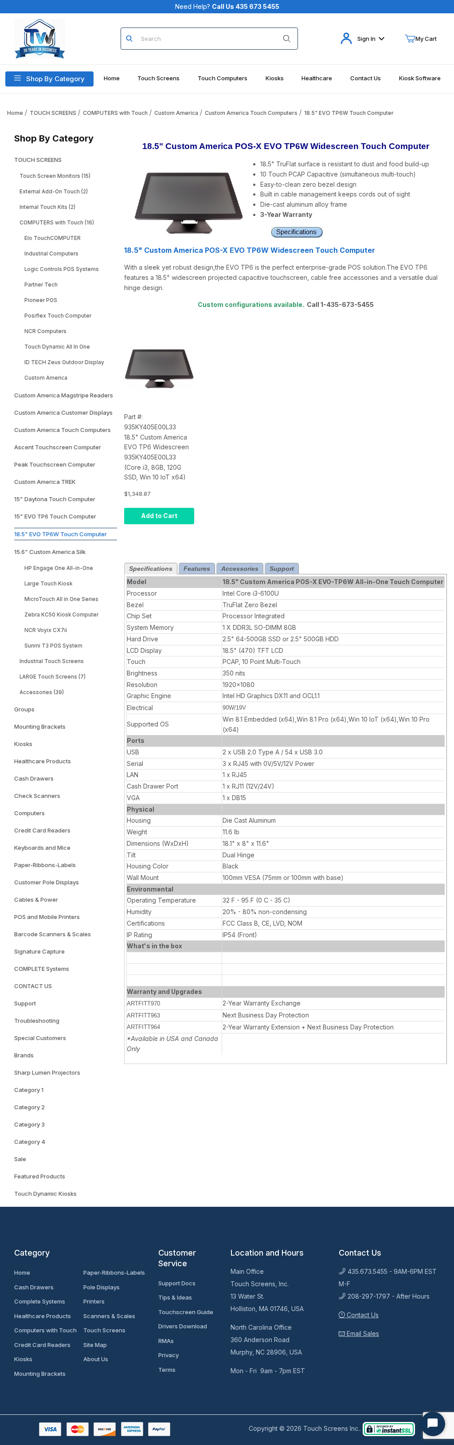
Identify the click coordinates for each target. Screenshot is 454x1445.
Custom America (176, 113)
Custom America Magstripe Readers (63, 395)
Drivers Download (182, 1326)
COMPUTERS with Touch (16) (57, 223)
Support (25, 1003)
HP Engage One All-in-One (58, 568)
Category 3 (29, 1124)
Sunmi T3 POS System (53, 646)
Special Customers (40, 1037)
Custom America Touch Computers (251, 113)
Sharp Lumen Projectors (47, 1072)
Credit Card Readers (42, 830)
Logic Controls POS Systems (61, 269)
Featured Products (39, 1176)
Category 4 (29, 1141)
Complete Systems (39, 1301)
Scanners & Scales (109, 1315)
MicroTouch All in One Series (61, 599)
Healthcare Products (42, 761)
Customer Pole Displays (46, 882)
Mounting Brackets (40, 726)
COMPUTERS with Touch (115, 113)
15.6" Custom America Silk (50, 551)
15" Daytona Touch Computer (54, 499)
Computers (29, 813)
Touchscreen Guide (185, 1311)
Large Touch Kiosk (48, 584)
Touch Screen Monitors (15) (55, 176)
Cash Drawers (34, 778)
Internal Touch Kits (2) (47, 207)
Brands (24, 1055)
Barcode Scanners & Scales (52, 934)
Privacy (168, 1355)
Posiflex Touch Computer (57, 316)
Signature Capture (39, 951)
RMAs (166, 1340)
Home (15, 113)
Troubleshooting (36, 1020)
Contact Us (362, 1315)
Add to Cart (159, 515)
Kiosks (23, 743)
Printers (94, 1301)
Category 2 (29, 1107)
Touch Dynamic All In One (57, 347)
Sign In (366, 38)
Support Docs (177, 1283)
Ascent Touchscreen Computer (57, 447)
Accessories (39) (42, 692)
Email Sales (362, 1333)
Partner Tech (41, 285)
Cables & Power (36, 899)
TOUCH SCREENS (53, 113)
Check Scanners (37, 795)
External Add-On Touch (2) (54, 191)
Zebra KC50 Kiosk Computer (61, 615)
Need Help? (227, 6)
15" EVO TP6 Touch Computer (55, 516)
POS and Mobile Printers (47, 916)
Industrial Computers (51, 254)
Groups (24, 709)
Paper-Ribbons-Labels (45, 864)
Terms (167, 1369)
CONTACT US (33, 986)
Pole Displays (101, 1287)
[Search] (286, 38)
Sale (20, 1158)
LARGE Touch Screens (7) (53, 677)
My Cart (426, 38)
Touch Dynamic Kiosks (45, 1193)
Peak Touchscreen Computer (54, 464)
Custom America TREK (45, 481)
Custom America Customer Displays (63, 412)
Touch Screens (104, 1330)
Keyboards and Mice (42, 847)
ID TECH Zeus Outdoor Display (64, 362)
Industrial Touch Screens (52, 661)
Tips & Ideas (175, 1297)
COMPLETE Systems (41, 968)
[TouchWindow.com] (39, 38)
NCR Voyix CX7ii (45, 630)
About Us (95, 1359)
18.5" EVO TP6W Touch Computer (349, 113)
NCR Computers (45, 331)
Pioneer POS (40, 300)
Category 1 (28, 1089)
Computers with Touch (45, 1330)
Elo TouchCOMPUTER (52, 238)
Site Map (95, 1344)
